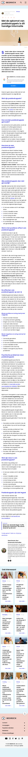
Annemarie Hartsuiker (9, 11)
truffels (11, 109)
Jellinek (12, 198)
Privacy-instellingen (8, 733)
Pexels (25, 47)
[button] (23, 722)
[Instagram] (8, 561)
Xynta (21, 745)
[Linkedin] (10, 561)
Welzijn (18, 11)
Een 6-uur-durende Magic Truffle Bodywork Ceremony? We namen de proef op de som (13, 526)
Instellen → (14, 86)
